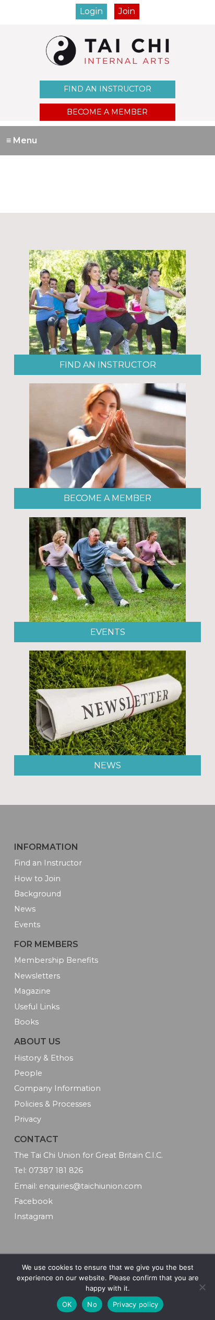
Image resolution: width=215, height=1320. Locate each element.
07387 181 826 (56, 1170)
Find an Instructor (107, 89)
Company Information (57, 1088)
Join (126, 11)
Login (91, 11)
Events (107, 632)
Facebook (33, 1201)
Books (26, 1022)
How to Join (37, 878)
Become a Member (107, 112)
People (28, 1073)
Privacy (27, 1119)
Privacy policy (136, 1304)
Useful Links (36, 1006)
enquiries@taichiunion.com (90, 1186)
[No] (202, 1287)
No (92, 1304)
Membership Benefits (56, 960)
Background (37, 893)
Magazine (32, 991)
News (107, 765)
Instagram (33, 1216)
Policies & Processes (52, 1104)
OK (67, 1304)
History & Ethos (43, 1058)
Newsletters (37, 976)
